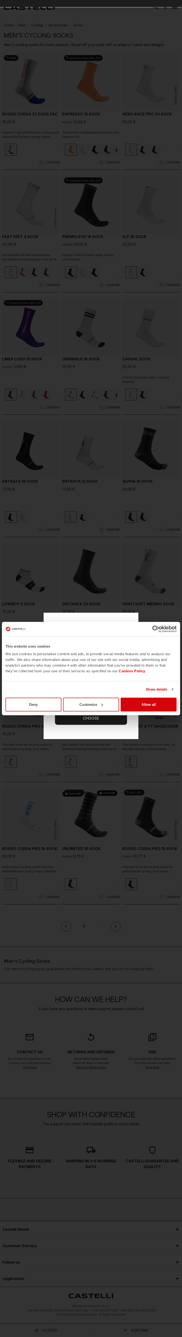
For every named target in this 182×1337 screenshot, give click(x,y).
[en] (29, 7)
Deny (33, 704)
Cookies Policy (132, 671)
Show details (156, 689)
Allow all (148, 704)
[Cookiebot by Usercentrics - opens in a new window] (156, 629)
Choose (91, 718)
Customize (88, 704)
